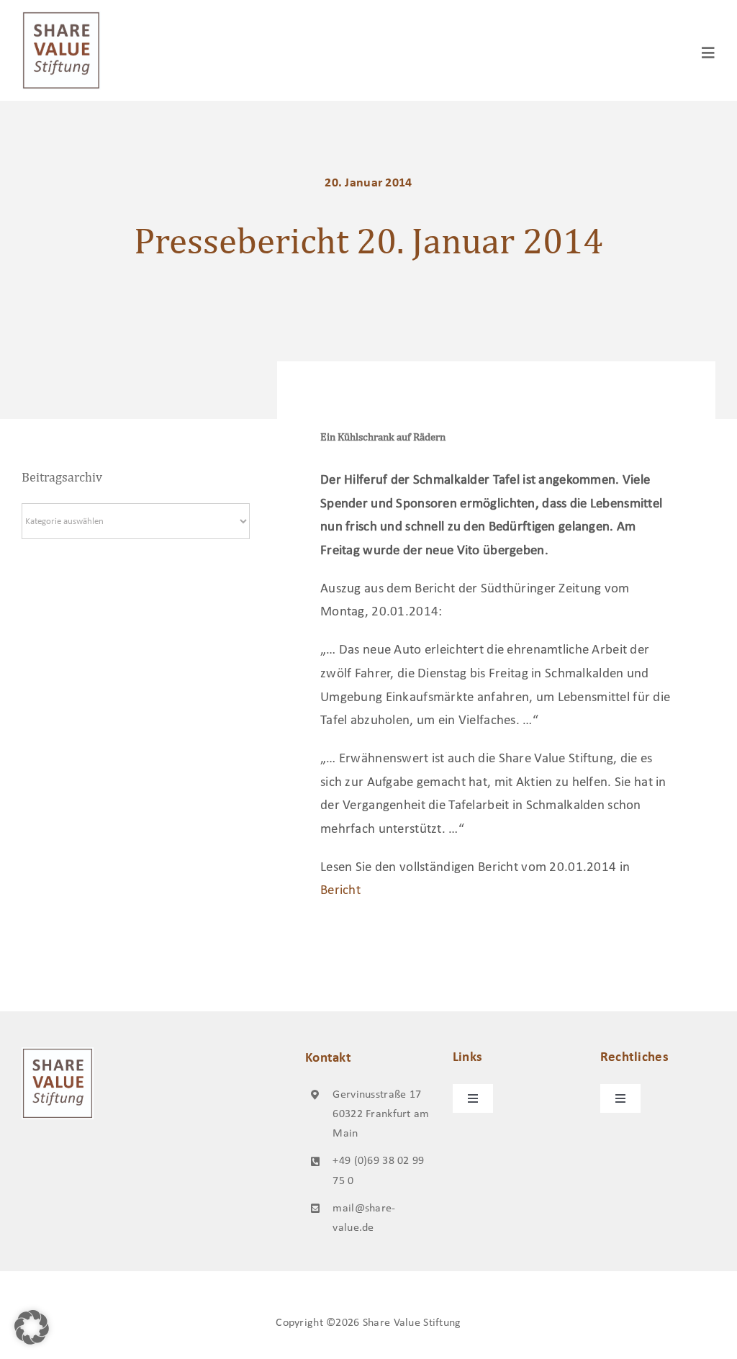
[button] (31, 1327)
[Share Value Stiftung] (61, 17)
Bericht (340, 891)
